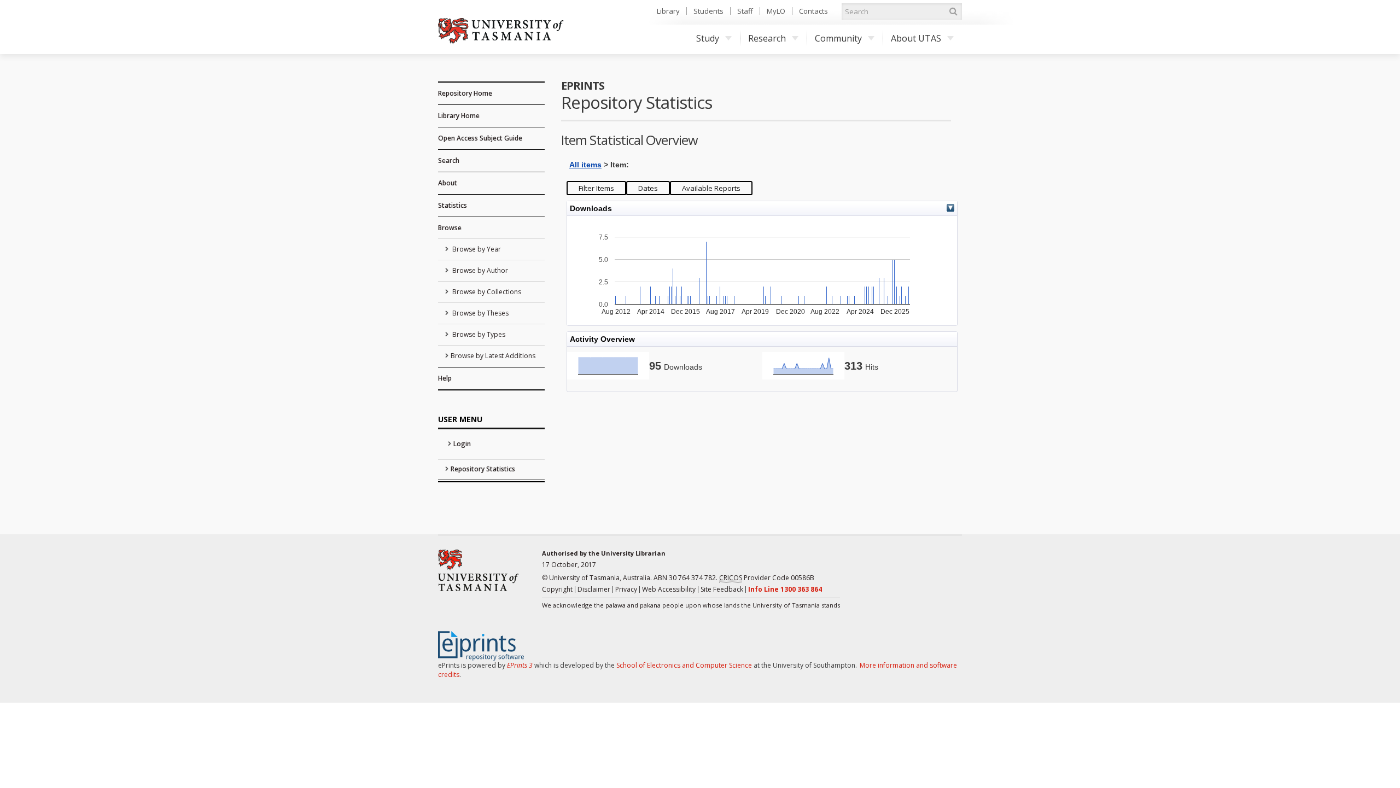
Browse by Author (479, 270)
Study (707, 38)
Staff (745, 11)
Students (708, 11)
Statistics (452, 205)
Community (838, 38)
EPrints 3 (520, 665)
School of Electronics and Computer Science (684, 665)
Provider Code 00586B (766, 577)
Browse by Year (476, 249)
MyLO (776, 11)
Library (668, 11)
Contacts (813, 11)
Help (445, 378)
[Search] (953, 11)
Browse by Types (478, 334)
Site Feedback (722, 589)
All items (585, 164)
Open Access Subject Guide (480, 138)
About (447, 183)
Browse (450, 227)
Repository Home (465, 93)
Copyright (557, 589)
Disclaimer (594, 589)
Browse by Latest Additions (493, 355)
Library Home (459, 115)
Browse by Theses (480, 313)
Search (448, 160)
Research (767, 38)
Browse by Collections (486, 291)
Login (462, 443)
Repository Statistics (483, 469)
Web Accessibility (669, 589)
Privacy (626, 589)
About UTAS (916, 38)
